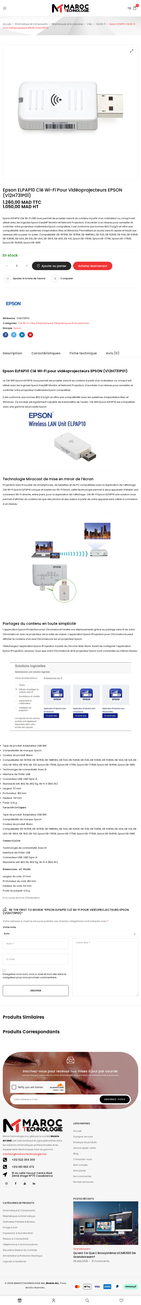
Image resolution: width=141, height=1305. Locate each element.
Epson (17, 328)
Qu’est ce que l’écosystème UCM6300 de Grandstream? (104, 1255)
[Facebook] (5, 335)
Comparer (66, 278)
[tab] (12, 354)
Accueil (7, 24)
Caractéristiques (45, 353)
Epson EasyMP (39, 385)
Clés (89, 24)
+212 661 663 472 (23, 1167)
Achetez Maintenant (92, 266)
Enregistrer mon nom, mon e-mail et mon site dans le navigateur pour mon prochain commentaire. (34, 976)
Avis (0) (113, 353)
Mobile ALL (52, 1283)
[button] (134, 8)
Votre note (9, 927)
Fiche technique (83, 353)
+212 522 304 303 (23, 1160)
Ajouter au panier (53, 266)
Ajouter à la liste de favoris (29, 278)
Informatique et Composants (31, 24)
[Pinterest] (30, 335)
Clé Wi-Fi (101, 24)
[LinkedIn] (22, 335)
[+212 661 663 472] (5, 1167)
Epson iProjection (44, 646)
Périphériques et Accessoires (67, 24)
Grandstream (82, 1249)
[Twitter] (14, 335)
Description (12, 353)
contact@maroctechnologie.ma (24, 1154)
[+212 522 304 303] (5, 1160)
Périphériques (44, 323)
